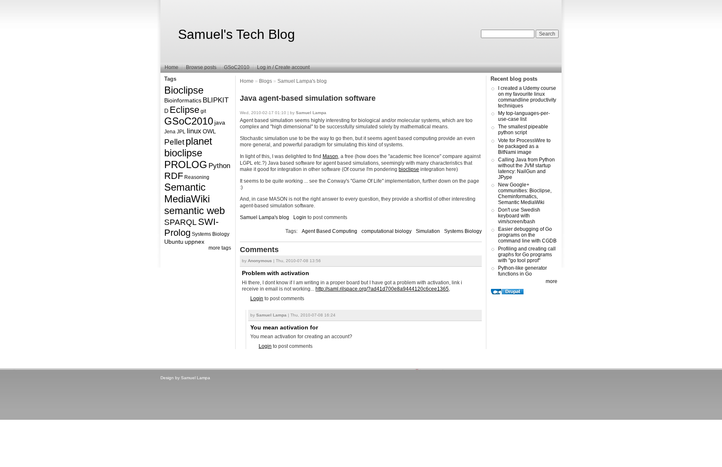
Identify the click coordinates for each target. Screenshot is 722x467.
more (551, 281)
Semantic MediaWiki (187, 192)
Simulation (428, 231)
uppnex (194, 241)
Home (171, 67)
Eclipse (184, 110)
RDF (173, 176)
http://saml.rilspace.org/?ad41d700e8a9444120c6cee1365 (382, 289)
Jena (169, 132)
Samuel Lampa (195, 377)
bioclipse (409, 169)
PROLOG (185, 164)
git (203, 111)
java (219, 122)
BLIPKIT (216, 100)
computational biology (386, 231)
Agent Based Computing (329, 231)
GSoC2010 (236, 67)
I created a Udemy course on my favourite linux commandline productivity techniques (527, 97)
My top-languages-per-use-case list (524, 116)
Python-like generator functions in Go (522, 271)
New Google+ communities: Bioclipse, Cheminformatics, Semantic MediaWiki (525, 193)
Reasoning (196, 177)
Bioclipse (183, 90)
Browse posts (201, 67)
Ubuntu (173, 241)
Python (219, 166)
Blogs (265, 81)
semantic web (194, 210)
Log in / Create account (283, 67)
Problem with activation (275, 273)
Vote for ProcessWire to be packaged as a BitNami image (524, 146)
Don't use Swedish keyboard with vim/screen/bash (519, 216)
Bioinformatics (182, 100)
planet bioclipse (188, 146)
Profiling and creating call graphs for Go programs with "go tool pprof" (527, 254)
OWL (209, 131)
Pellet (174, 142)
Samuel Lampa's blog (302, 81)
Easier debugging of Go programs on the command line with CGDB (527, 235)
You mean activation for (284, 327)
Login (299, 217)
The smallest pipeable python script (523, 129)
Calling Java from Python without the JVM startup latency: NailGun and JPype (526, 168)
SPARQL (180, 222)
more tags (219, 248)
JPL (181, 132)
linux (194, 131)
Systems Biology (210, 234)
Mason (330, 156)
